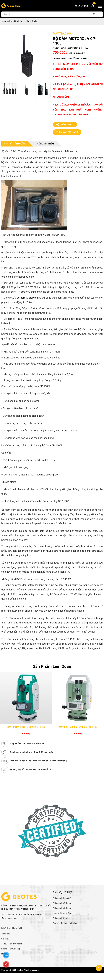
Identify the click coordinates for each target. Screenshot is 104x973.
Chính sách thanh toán (62, 898)
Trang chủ (5, 21)
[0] (91, 6)
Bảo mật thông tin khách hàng (66, 923)
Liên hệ (4, 954)
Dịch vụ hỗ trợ (62, 892)
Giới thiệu (5, 939)
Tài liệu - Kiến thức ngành (11, 944)
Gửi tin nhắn (81, 58)
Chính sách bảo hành (62, 908)
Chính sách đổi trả (60, 918)
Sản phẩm (18, 21)
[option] (9, 89)
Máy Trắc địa (31, 21)
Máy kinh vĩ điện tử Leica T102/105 (26, 727)
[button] (49, 89)
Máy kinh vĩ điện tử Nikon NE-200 (78, 727)
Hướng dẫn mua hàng (62, 58)
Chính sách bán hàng (62, 903)
